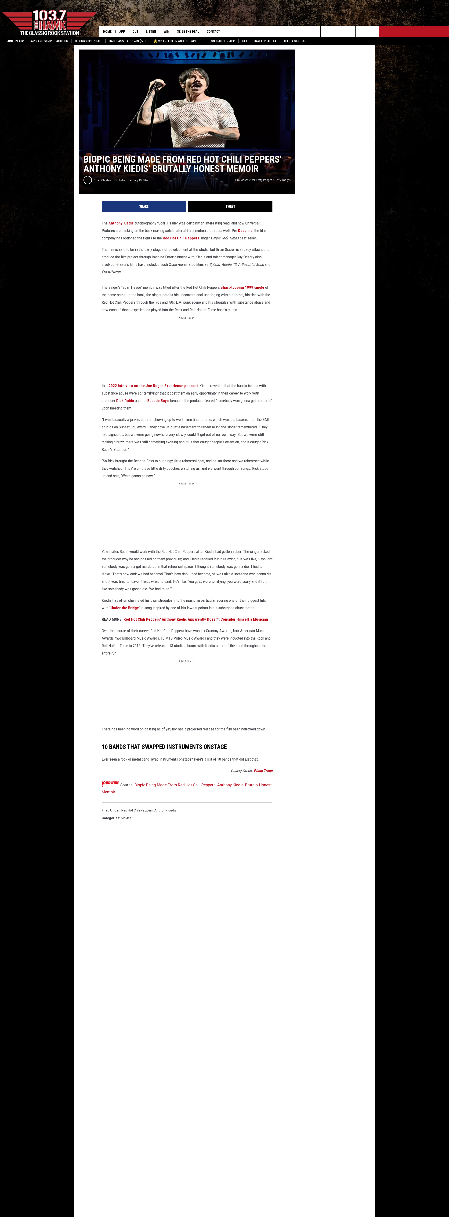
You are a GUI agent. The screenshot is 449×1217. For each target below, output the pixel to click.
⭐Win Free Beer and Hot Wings (176, 41)
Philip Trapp (263, 770)
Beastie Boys (158, 400)
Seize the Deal (188, 31)
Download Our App (221, 41)
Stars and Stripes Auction (48, 41)
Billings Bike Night (88, 41)
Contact (213, 31)
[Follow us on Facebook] (349, 31)
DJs (135, 31)
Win (166, 31)
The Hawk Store (295, 41)
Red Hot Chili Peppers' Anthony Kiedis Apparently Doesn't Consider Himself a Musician (195, 619)
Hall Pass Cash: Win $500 (127, 41)
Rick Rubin (125, 400)
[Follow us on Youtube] (373, 31)
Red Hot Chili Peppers (181, 238)
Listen (151, 31)
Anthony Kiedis (121, 223)
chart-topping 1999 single (242, 287)
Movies (126, 818)
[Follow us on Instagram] (361, 31)
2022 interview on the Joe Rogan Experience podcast (153, 385)
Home (107, 31)
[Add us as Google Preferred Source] (338, 31)
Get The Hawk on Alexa (259, 41)
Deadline (245, 230)
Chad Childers (102, 180)
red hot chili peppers (137, 810)
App (122, 31)
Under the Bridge (125, 607)
